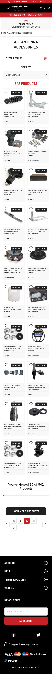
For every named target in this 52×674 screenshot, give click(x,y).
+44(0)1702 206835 (19, 2)
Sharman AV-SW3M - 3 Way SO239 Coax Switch (13, 270)
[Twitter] (38, 635)
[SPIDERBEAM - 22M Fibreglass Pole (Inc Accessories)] (38, 372)
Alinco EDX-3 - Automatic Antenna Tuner (12, 309)
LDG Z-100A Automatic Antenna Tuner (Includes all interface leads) (37, 192)
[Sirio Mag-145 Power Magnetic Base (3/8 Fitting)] (38, 255)
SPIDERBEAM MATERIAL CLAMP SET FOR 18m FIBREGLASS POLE (13, 348)
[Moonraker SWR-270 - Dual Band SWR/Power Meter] (38, 294)
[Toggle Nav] (3, 8)
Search (8, 8)
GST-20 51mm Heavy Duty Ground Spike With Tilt (12, 231)
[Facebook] (14, 635)
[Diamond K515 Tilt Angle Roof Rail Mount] (38, 450)
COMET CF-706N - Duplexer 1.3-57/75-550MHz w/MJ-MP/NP (37, 348)
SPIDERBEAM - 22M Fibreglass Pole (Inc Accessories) (37, 387)
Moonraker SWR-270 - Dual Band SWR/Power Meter (37, 309)
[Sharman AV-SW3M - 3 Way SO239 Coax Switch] (14, 255)
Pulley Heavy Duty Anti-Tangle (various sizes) (13, 426)
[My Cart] (48, 8)
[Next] (45, 524)
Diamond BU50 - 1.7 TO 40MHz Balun (13, 192)
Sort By (26, 67)
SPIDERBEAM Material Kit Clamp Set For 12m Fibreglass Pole (13, 464)
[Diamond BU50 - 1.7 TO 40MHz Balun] (14, 177)
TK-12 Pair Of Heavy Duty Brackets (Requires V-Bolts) (36, 114)
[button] (26, 75)
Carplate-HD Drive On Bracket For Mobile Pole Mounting (37, 231)
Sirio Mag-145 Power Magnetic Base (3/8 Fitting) (37, 270)
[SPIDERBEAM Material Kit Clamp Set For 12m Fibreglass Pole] (14, 450)
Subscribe (25, 621)
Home (3, 33)
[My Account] (41, 8)
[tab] (26, 58)
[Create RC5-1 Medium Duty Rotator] (14, 372)
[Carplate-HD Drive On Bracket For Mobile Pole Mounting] (38, 216)
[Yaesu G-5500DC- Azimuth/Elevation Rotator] (14, 138)
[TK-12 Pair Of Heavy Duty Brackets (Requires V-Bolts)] (38, 99)
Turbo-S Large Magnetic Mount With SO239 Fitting (37, 426)
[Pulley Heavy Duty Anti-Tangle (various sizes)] (14, 411)
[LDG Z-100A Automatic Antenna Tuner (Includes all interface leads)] (38, 177)
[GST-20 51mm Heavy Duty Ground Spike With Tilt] (14, 216)
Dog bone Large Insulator (10, 114)
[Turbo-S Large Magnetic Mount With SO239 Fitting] (38, 411)
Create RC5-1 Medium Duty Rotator (12, 387)
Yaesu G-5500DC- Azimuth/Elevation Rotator (12, 153)
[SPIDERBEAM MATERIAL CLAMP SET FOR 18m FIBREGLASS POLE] (14, 333)
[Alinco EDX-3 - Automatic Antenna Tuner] (14, 294)
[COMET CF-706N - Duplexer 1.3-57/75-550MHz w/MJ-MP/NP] (38, 333)
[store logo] (19, 8)
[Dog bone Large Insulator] (14, 99)
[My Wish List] (45, 8)
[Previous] (6, 524)
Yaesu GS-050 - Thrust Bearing (37, 153)
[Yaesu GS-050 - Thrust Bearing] (38, 138)
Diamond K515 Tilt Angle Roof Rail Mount (38, 464)
